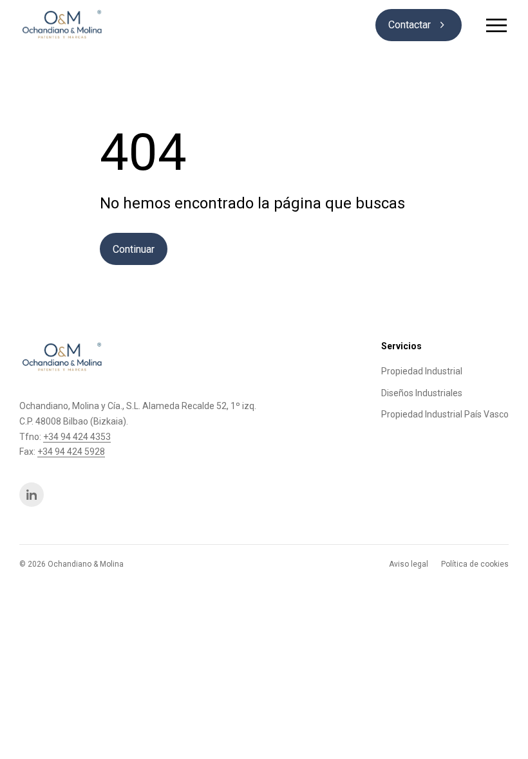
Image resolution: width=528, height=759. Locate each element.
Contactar (418, 25)
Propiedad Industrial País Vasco (445, 414)
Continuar (134, 249)
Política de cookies (475, 564)
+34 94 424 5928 (71, 451)
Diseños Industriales (421, 393)
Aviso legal (408, 564)
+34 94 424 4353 (77, 437)
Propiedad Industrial (421, 371)
